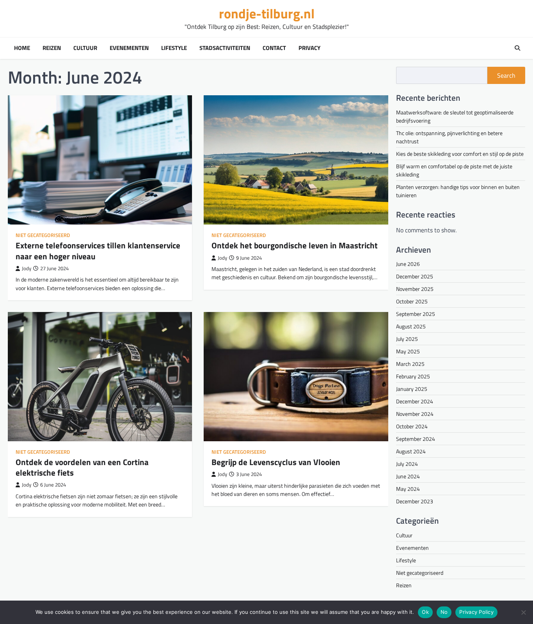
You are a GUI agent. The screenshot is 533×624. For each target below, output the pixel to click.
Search (506, 75)
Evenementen (129, 48)
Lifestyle (174, 48)
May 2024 (408, 489)
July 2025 (407, 339)
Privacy (309, 48)
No (444, 612)
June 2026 (408, 264)
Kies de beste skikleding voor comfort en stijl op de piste (460, 154)
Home (22, 48)
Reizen (52, 48)
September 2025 (415, 314)
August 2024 (411, 451)
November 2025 (415, 289)
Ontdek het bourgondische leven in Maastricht (294, 245)
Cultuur (85, 48)
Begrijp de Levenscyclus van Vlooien (275, 462)
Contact (274, 48)
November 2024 (415, 414)
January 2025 (411, 389)
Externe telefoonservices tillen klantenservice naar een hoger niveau (98, 250)
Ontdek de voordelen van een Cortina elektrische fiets (82, 467)
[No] (523, 612)
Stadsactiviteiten (224, 48)
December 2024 (414, 401)
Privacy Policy (476, 612)
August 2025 (411, 326)
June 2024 (408, 476)
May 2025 (408, 351)
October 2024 (412, 426)
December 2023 (414, 501)
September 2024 (415, 439)
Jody (26, 268)
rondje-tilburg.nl (266, 13)
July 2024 (407, 464)
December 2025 (414, 276)
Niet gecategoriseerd (43, 235)
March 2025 (410, 364)
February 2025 (413, 376)
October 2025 (412, 301)
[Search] (517, 48)
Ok (425, 612)
